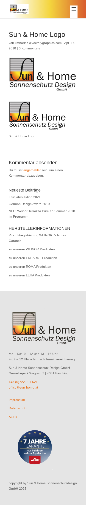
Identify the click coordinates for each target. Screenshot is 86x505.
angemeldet (32, 170)
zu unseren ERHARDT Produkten (33, 258)
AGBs (13, 417)
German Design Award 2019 (29, 204)
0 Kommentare (29, 48)
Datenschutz (18, 408)
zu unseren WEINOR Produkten (32, 249)
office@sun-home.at (23, 387)
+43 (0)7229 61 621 (23, 382)
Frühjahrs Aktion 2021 (25, 197)
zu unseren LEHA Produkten (29, 275)
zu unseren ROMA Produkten (30, 266)
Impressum (17, 400)
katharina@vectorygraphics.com (38, 43)
